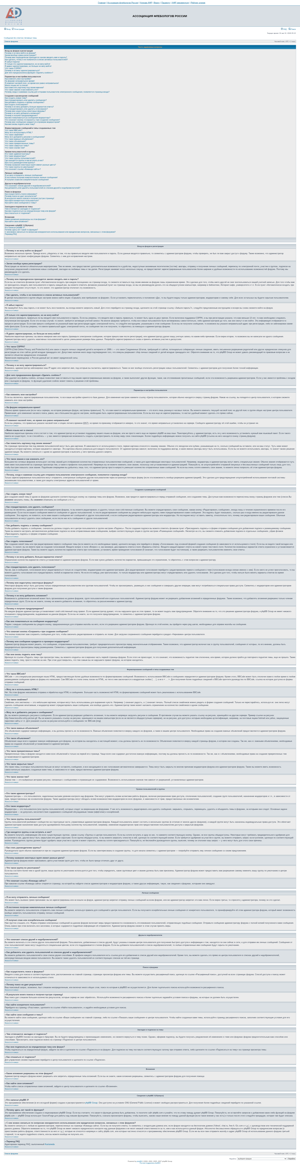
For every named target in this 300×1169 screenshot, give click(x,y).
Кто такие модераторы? (15, 156)
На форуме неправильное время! (20, 81)
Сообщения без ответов (13, 38)
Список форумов (11, 41)
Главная (102, 3)
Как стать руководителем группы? (20, 163)
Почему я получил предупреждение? (21, 115)
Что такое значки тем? (15, 148)
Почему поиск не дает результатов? (21, 196)
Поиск (293, 29)
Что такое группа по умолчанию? (19, 167)
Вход (8, 29)
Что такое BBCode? (13, 130)
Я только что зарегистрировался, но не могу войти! (27, 64)
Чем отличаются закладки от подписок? (22, 209)
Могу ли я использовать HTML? (19, 132)
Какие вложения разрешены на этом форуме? (25, 219)
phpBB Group (91, 1103)
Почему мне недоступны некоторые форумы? (25, 111)
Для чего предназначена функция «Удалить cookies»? (29, 73)
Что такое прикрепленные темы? (20, 143)
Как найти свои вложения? (16, 221)
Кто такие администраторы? (17, 154)
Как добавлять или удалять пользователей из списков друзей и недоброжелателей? (42, 188)
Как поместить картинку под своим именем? (24, 87)
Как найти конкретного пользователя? (22, 200)
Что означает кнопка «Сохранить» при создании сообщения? (32, 120)
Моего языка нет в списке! (16, 85)
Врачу (157, 3)
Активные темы (30, 38)
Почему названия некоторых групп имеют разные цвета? (30, 165)
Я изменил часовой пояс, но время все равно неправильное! (32, 83)
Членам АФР (146, 3)
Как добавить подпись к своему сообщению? (24, 102)
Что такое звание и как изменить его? (21, 90)
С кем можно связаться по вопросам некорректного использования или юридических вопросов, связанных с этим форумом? (60, 232)
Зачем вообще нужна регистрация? (20, 55)
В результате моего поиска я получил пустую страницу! (29, 198)
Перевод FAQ (11, 234)
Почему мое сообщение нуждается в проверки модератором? (32, 122)
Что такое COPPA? (13, 68)
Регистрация (19, 29)
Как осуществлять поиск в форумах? (21, 194)
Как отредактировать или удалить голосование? (26, 109)
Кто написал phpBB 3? (15, 227)
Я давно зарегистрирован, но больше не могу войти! (28, 66)
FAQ (285, 29)
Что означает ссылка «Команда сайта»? (23, 169)
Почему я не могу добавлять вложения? (22, 113)
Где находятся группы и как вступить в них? (24, 160)
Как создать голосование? (16, 104)
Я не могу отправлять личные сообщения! (23, 175)
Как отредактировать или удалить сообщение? (26, 100)
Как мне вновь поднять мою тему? (20, 124)
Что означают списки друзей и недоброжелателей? (28, 186)
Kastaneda (50, 1144)
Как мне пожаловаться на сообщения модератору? (27, 118)
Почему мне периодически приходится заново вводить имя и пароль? (36, 57)
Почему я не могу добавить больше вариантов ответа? (29, 107)
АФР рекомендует (180, 3)
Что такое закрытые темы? (17, 146)
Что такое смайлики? (14, 135)
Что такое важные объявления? (19, 139)
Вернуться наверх (11, 259)
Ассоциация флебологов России (122, 3)
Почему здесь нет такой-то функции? (21, 230)
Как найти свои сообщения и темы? (21, 203)
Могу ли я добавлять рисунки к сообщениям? (25, 137)
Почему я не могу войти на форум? (20, 53)
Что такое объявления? (15, 141)
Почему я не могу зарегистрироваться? (22, 70)
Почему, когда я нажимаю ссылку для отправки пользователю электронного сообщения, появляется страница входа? (57, 92)
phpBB (139, 1161)
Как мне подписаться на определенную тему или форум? (30, 211)
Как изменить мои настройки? (18, 79)
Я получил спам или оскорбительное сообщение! (27, 180)
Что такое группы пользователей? (20, 158)
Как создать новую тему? (16, 98)
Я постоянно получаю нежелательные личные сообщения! (31, 177)
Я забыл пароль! (12, 62)
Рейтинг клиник (198, 3)
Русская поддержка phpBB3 (150, 1163)
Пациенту (165, 3)
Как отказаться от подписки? (17, 213)
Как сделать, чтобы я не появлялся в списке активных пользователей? (36, 60)
